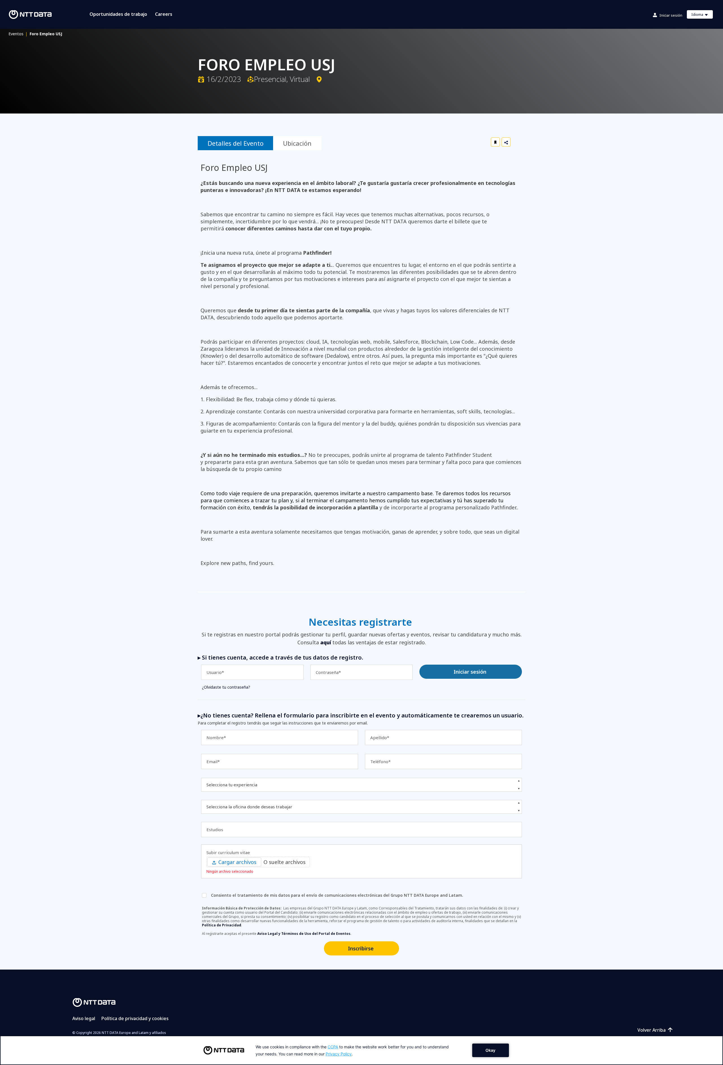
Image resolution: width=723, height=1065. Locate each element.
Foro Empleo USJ (46, 33)
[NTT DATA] (94, 1002)
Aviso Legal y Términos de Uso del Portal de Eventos (303, 933)
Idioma (702, 15)
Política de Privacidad (221, 925)
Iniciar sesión (670, 15)
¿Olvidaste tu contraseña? (226, 687)
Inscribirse (361, 948)
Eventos (17, 33)
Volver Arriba (651, 1030)
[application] (361, 1050)
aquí (325, 642)
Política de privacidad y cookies (135, 1018)
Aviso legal (83, 1018)
